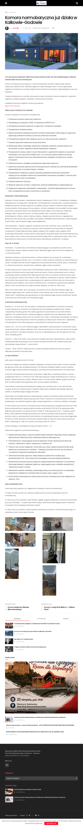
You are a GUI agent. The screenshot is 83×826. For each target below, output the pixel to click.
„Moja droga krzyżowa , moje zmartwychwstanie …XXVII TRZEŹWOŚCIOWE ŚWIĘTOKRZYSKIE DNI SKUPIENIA (40, 725)
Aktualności (13, 12)
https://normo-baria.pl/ (12, 106)
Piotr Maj (16, 28)
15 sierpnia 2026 (19, 720)
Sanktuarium (46, 28)
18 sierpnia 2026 (12, 711)
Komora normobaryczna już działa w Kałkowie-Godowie (32, 631)
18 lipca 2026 (11, 728)
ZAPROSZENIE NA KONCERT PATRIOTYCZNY (20, 709)
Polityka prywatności (11, 815)
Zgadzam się (51, 823)
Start (6, 12)
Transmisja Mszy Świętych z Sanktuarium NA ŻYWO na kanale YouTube (37, 624)
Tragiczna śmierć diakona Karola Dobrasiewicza (30, 647)
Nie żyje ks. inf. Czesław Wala (23, 639)
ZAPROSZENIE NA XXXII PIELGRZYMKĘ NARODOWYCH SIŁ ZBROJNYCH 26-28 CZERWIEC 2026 (35, 732)
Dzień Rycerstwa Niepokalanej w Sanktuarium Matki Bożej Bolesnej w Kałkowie (39, 717)
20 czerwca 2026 (12, 734)
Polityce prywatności (36, 823)
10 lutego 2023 (27, 28)
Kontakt (22, 815)
